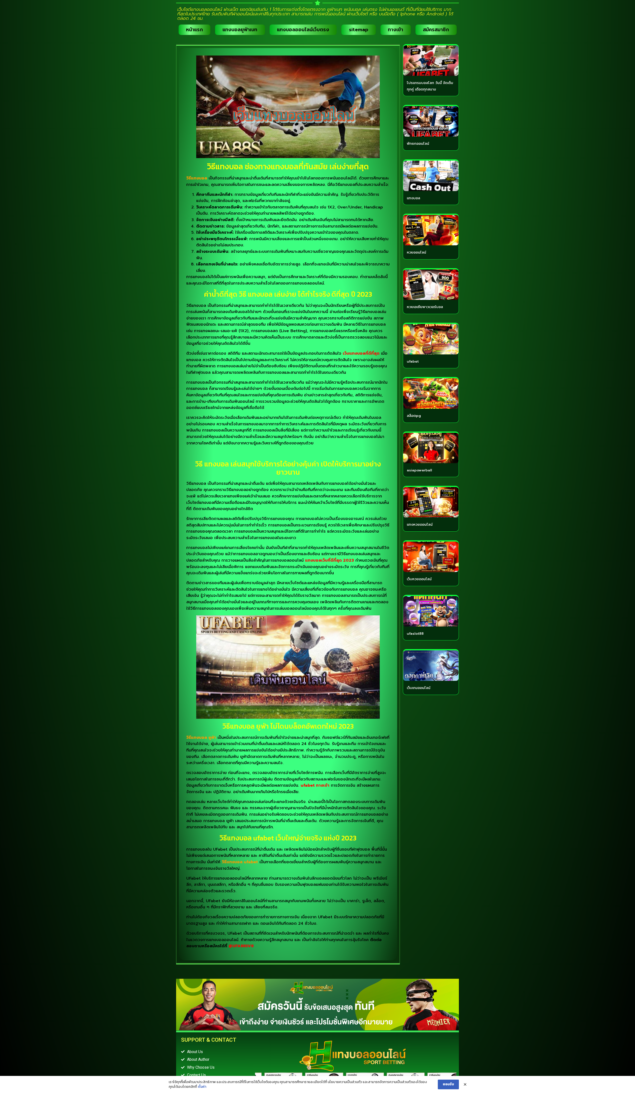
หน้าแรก (194, 29)
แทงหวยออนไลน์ (420, 524)
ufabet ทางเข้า (315, 785)
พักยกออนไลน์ (418, 143)
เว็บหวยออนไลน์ (419, 579)
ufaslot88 (415, 633)
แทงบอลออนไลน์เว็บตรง (303, 29)
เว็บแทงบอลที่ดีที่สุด (361, 353)
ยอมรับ (448, 1084)
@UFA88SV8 (241, 946)
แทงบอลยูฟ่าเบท (239, 29)
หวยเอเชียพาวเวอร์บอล (425, 307)
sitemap (358, 29)
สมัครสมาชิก (436, 29)
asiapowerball (419, 470)
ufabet (413, 361)
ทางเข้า (395, 29)
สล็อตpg (414, 415)
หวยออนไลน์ (416, 252)
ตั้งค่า (202, 1086)
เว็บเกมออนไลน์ (418, 687)
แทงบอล (413, 198)
